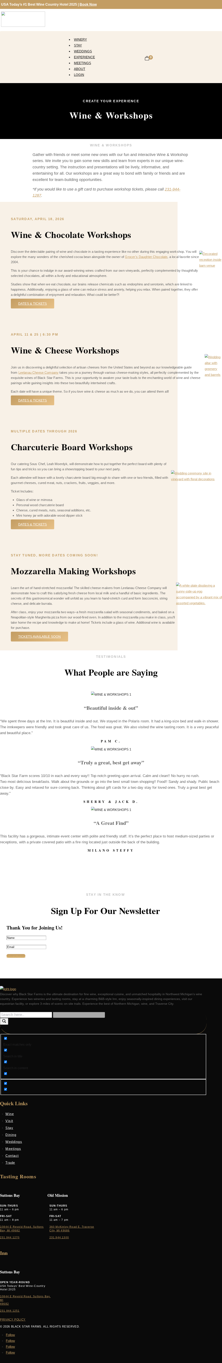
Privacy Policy (13, 1319)
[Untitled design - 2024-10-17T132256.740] (213, 375)
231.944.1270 (10, 1237)
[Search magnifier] (4, 1021)
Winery (80, 39)
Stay (78, 45)
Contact (12, 1155)
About (79, 69)
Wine (9, 1114)
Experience (84, 57)
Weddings (83, 51)
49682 (4, 1303)
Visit (9, 1121)
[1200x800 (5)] (210, 265)
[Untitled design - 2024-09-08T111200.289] (196, 479)
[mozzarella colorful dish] (199, 603)
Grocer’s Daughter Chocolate (146, 257)
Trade (10, 1162)
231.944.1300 (59, 1237)
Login (79, 75)
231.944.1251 (10, 1310)
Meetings (82, 63)
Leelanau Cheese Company (38, 372)
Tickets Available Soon (39, 636)
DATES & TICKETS (32, 400)
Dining (10, 1135)
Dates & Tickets (32, 303)
